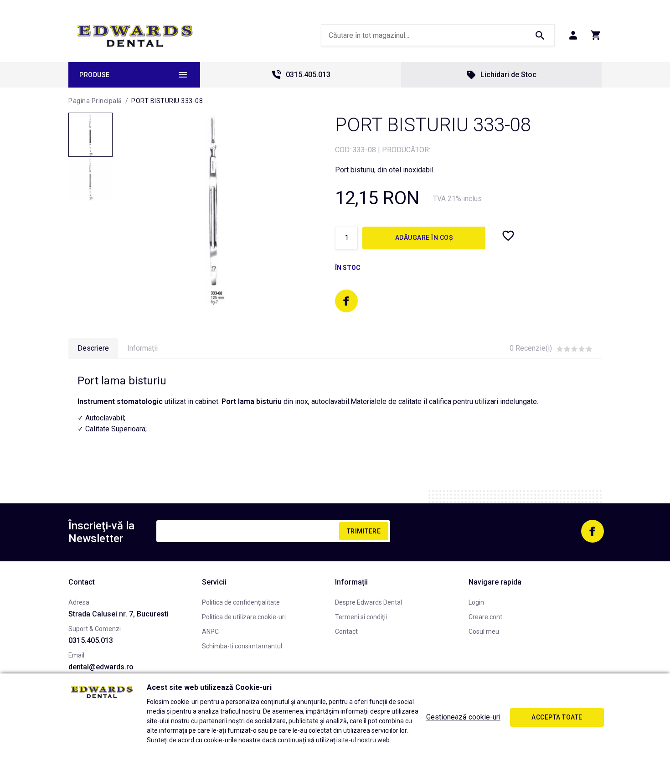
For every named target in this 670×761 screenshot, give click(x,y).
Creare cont (485, 617)
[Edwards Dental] (135, 35)
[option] (214, 209)
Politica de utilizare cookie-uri (244, 617)
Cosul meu (484, 631)
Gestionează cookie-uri (463, 717)
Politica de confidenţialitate (241, 602)
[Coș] (596, 35)
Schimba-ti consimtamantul (242, 646)
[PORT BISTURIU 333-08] (90, 134)
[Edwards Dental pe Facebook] (346, 301)
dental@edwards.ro (101, 667)
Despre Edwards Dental (368, 602)
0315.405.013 (308, 74)
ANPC (210, 631)
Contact (346, 631)
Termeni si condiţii (361, 617)
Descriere (93, 348)
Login (476, 602)
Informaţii (142, 348)
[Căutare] (539, 35)
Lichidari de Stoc (508, 74)
